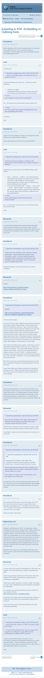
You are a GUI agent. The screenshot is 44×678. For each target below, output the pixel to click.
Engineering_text (9, 521)
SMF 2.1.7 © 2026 (16, 672)
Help (13, 668)
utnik (5, 62)
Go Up (33, 657)
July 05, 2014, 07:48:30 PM (10, 244)
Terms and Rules (20, 668)
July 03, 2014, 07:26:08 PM (10, 65)
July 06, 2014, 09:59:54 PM (10, 280)
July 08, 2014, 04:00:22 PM (10, 445)
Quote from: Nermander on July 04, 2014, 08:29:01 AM (22, 248)
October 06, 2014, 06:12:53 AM (11, 498)
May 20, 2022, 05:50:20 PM (10, 524)
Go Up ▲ (29, 668)
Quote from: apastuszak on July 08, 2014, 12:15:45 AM (22, 415)
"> (22, 670)
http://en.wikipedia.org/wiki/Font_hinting (15, 289)
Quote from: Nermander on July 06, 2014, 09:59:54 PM (22, 305)
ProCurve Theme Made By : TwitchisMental (22, 674)
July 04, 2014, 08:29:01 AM (10, 221)
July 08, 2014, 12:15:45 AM (10, 300)
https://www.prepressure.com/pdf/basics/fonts (16, 594)
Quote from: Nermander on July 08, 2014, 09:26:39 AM (22, 450)
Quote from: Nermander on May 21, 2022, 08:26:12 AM (22, 622)
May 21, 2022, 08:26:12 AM (10, 564)
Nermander (7, 219)
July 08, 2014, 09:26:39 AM (10, 411)
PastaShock (7, 41)
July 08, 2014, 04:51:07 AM (10, 385)
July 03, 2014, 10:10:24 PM (10, 131)
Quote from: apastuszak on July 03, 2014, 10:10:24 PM (22, 157)
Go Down (32, 36)
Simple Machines (28, 672)
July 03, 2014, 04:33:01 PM (10, 44)
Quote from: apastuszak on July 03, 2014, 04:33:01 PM (22, 73)
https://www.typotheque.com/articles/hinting (16, 287)
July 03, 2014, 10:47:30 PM (10, 152)
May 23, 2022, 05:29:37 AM (10, 617)
